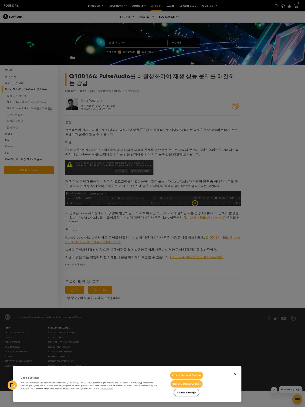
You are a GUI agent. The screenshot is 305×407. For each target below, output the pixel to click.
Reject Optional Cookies (186, 384)
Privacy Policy (107, 388)
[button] (12, 385)
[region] (127, 384)
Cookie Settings (186, 392)
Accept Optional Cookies (186, 375)
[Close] (234, 373)
